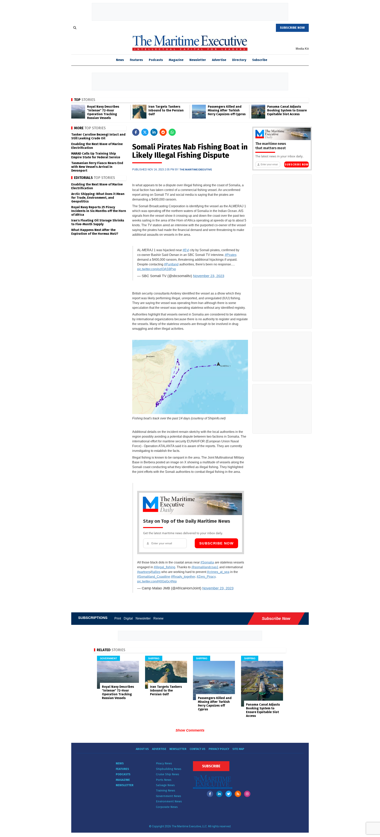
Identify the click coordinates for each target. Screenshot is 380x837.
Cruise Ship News (167, 774)
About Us (142, 749)
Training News (165, 790)
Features (136, 60)
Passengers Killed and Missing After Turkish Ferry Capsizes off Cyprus (227, 110)
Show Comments (190, 730)
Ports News (163, 780)
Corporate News (167, 807)
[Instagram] (247, 794)
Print (117, 618)
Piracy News (164, 763)
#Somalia (207, 562)
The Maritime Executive (196, 169)
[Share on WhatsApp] (172, 132)
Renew (158, 618)
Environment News (169, 801)
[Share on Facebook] (135, 132)
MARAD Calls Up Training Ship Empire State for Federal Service (95, 155)
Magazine (176, 60)
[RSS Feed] (238, 794)
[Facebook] (210, 794)
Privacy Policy (219, 749)
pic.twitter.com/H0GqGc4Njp (157, 581)
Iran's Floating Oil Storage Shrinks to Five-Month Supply (97, 222)
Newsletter (197, 60)
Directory (239, 60)
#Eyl (186, 250)
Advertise (219, 60)
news (120, 60)
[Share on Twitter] (144, 132)
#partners (143, 572)
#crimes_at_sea (218, 572)
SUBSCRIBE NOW (292, 27)
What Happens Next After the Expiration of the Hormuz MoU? (94, 232)
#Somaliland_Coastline (153, 576)
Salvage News (165, 785)
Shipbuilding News (168, 769)
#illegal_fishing (164, 567)
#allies (156, 572)
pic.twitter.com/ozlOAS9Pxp (156, 269)
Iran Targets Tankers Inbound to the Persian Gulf (166, 110)
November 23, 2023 (208, 276)
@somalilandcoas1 (204, 567)
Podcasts (156, 60)
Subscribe (259, 60)
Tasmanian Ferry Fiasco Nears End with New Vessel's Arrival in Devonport (97, 166)
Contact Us (197, 749)
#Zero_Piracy (206, 576)
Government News (168, 796)
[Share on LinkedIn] (154, 132)
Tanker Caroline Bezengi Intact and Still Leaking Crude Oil (98, 136)
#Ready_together (183, 576)
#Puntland (171, 264)
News (120, 763)
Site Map (238, 749)
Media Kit (302, 48)
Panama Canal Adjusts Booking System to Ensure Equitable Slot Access (287, 110)
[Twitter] (228, 794)
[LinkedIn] (219, 794)
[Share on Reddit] (163, 132)
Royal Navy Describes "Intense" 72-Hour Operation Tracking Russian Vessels (103, 112)
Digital (128, 618)
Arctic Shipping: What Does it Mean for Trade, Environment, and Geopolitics (97, 197)
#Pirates (231, 255)
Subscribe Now (216, 543)
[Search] (74, 28)
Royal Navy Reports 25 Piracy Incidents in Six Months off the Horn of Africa (98, 211)
